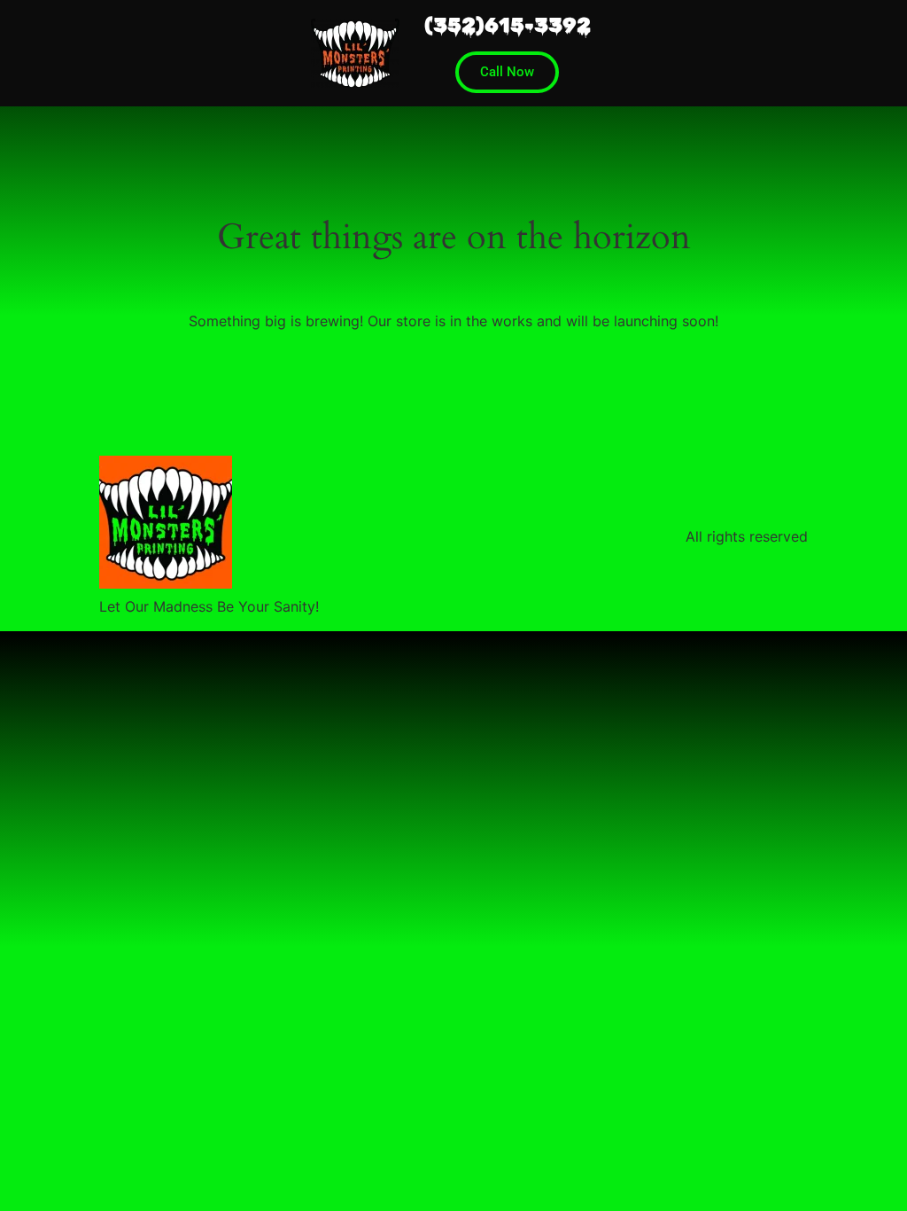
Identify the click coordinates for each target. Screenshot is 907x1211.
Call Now (507, 72)
